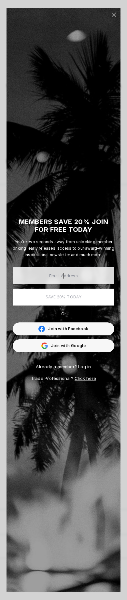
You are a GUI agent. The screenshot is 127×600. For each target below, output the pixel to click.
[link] (63, 328)
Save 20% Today (64, 297)
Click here (85, 378)
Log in (84, 366)
